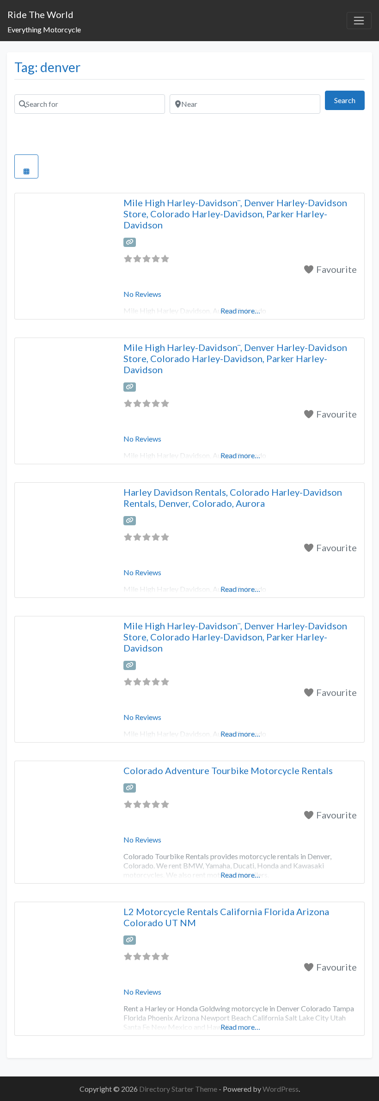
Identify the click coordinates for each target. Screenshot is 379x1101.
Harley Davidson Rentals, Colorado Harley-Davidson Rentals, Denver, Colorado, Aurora (232, 497)
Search (349, 100)
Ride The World (40, 14)
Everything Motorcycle (44, 29)
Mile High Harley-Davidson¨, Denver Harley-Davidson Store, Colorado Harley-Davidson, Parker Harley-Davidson (235, 213)
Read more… (240, 874)
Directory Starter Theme (179, 1088)
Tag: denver (47, 67)
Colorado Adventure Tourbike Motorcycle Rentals (228, 770)
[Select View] (26, 166)
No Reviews (142, 293)
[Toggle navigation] (359, 21)
